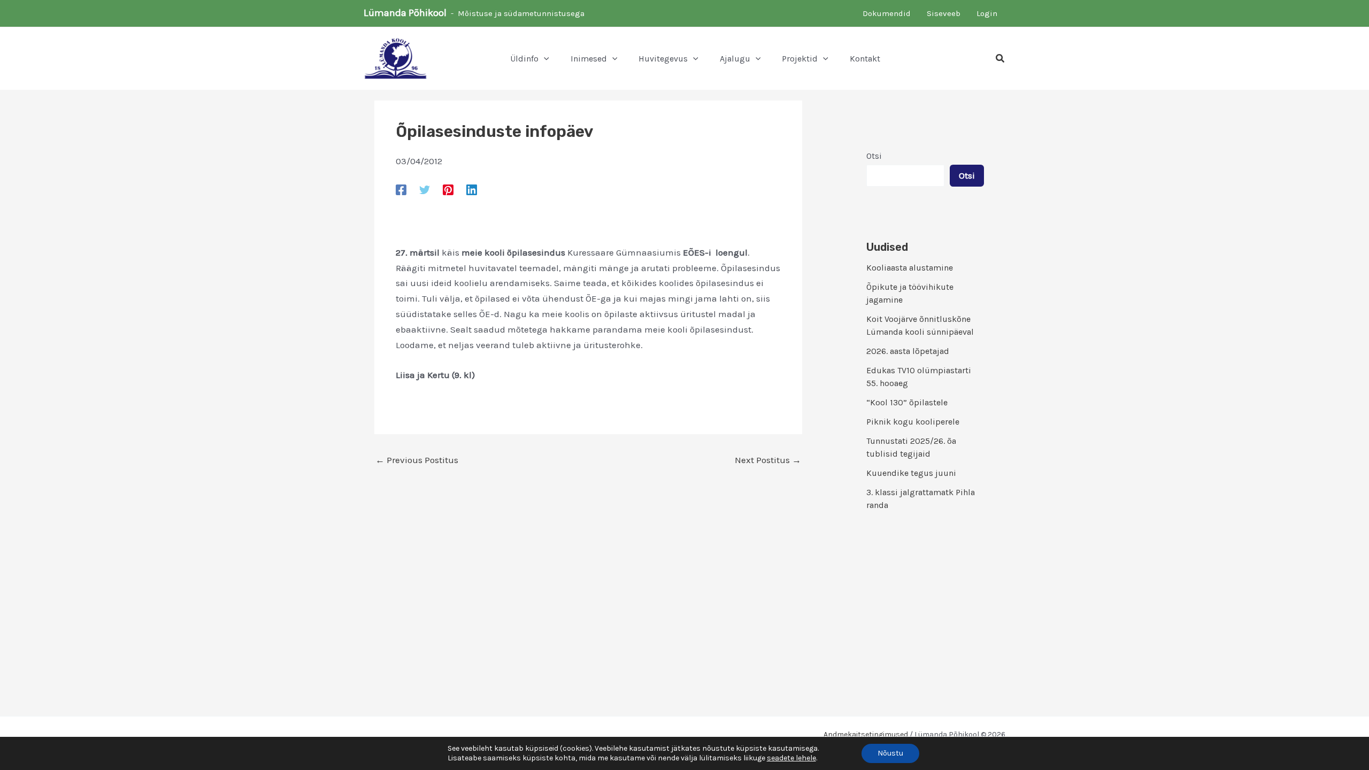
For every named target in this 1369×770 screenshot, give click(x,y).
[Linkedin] (471, 189)
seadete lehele (791, 758)
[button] (544, 59)
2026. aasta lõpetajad (907, 351)
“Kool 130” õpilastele (907, 402)
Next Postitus (768, 460)
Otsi (874, 156)
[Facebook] (401, 189)
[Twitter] (424, 189)
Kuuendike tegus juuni (911, 473)
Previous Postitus (416, 460)
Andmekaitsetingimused (866, 734)
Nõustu (890, 753)
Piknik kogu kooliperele (912, 422)
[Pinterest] (448, 189)
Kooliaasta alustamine (909, 268)
